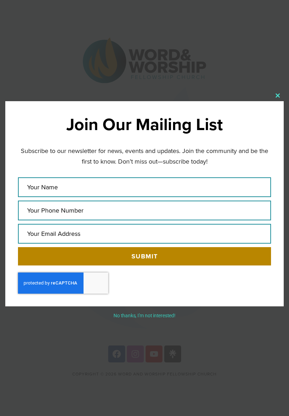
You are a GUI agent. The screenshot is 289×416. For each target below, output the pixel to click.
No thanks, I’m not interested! (144, 315)
